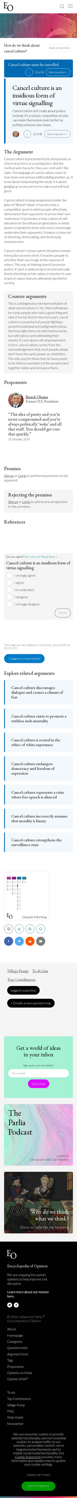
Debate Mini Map (34, 917)
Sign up (9, 476)
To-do (11, 1392)
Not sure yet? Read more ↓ (40, 556)
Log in (22, 476)
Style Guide (15, 1417)
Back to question (59, 47)
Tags (10, 1360)
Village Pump (17, 971)
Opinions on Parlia (19, 1373)
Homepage (15, 1335)
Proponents (15, 1366)
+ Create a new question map (30, 1003)
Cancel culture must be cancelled (33, 64)
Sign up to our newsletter (38, 1065)
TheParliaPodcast (20, 1122)
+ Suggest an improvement (24, 658)
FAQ (10, 1411)
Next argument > (57, 134)
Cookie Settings (38, 1475)
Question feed (17, 1348)
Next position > (58, 72)
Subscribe (39, 1084)
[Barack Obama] (16, 134)
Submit (63, 612)
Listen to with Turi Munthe (49, 1157)
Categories (15, 1341)
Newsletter (15, 1424)
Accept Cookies (38, 1486)
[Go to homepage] (8, 6)
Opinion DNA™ (17, 1379)
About (11, 1329)
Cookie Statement (28, 1457)
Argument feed (17, 1354)
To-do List (40, 971)
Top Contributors (21, 979)
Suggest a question (23, 990)
